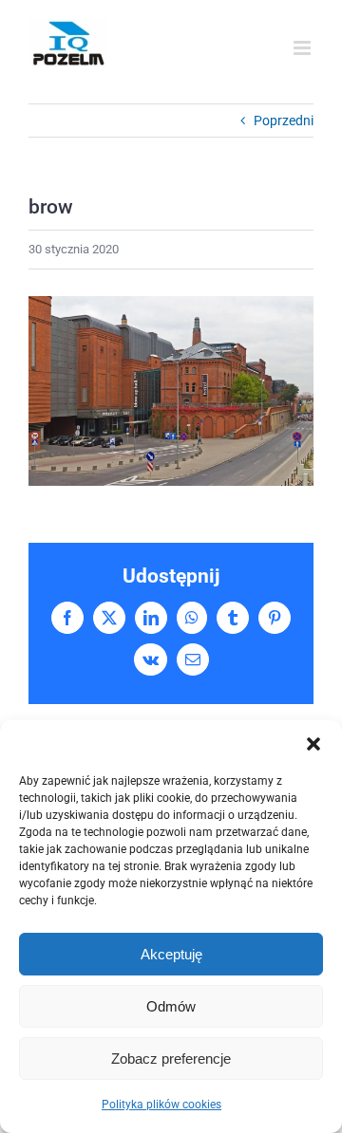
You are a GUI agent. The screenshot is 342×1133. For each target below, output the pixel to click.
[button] (313, 743)
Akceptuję (171, 954)
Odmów (171, 1006)
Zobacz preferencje (171, 1058)
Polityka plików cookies (161, 1104)
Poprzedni (284, 120)
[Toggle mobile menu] (304, 48)
